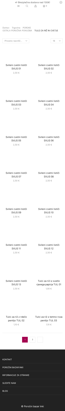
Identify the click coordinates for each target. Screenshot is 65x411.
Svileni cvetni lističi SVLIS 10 (48, 211)
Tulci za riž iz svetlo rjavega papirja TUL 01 (48, 283)
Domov (6, 27)
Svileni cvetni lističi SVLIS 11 (16, 247)
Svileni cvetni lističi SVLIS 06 (48, 139)
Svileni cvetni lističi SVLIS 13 (16, 283)
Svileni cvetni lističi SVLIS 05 (16, 139)
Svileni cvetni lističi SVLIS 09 (16, 211)
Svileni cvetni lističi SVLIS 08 (48, 175)
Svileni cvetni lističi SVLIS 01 (16, 67)
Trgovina (16, 27)
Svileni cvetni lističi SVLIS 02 (48, 67)
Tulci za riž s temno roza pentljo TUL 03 (48, 318)
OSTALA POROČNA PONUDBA (17, 30)
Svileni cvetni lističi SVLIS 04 (48, 103)
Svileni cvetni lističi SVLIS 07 (16, 175)
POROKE (27, 27)
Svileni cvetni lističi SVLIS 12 (48, 247)
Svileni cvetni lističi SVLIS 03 (16, 103)
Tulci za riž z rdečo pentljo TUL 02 (16, 318)
